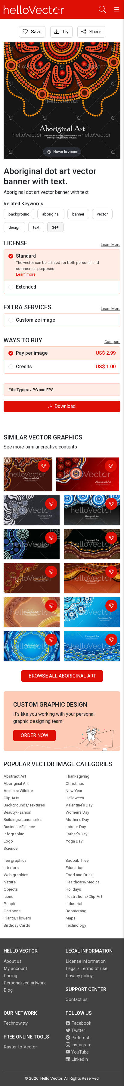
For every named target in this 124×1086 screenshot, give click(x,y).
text (36, 227)
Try (65, 32)
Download (64, 406)
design (14, 227)
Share (94, 32)
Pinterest (79, 1037)
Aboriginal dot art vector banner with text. (25, 470)
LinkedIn (79, 1059)
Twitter (77, 1030)
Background (18, 214)
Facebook (80, 1023)
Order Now (34, 735)
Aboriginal (51, 214)
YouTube (79, 1052)
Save (36, 32)
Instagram (80, 1045)
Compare (112, 341)
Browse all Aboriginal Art (62, 676)
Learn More (110, 244)
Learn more (26, 274)
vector (102, 214)
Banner (78, 214)
